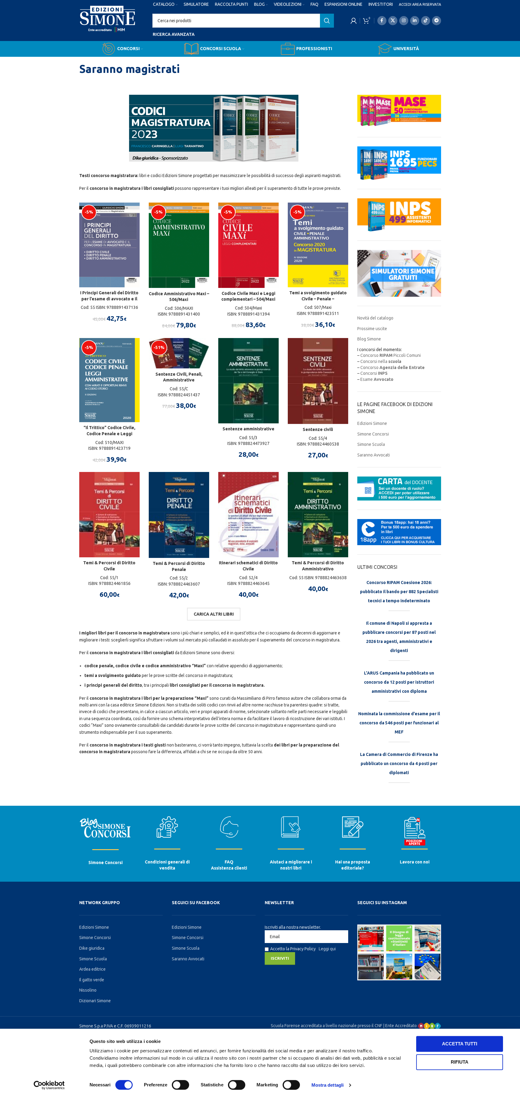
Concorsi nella (380, 361)
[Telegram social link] (436, 20)
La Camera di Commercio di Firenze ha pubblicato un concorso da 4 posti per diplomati (399, 763)
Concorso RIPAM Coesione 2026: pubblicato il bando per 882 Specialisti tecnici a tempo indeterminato (399, 591)
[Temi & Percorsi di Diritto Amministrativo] (318, 514)
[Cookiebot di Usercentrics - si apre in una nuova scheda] (49, 1085)
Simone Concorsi (373, 434)
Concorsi (374, 373)
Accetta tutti (459, 1043)
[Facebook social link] (381, 20)
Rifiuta (459, 1062)
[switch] (180, 1085)
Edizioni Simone (372, 423)
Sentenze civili (318, 429)
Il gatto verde (91, 979)
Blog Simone (369, 339)
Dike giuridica (91, 948)
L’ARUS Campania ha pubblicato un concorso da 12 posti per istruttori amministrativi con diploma (399, 682)
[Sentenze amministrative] (248, 380)
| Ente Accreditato (400, 1025)
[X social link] (392, 20)
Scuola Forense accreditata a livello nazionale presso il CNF (326, 1025)
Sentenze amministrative (248, 428)
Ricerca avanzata (174, 34)
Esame (376, 379)
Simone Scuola (371, 444)
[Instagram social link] (403, 20)
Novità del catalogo (375, 318)
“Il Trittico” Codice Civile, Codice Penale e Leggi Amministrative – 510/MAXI (109, 433)
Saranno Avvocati (373, 455)
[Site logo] (107, 24)
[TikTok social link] (425, 20)
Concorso (392, 367)
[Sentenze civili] (318, 381)
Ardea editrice (92, 969)
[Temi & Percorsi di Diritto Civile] (109, 514)
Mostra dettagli (327, 1085)
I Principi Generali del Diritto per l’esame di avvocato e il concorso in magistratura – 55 (109, 298)
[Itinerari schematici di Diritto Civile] (248, 514)
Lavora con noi (415, 861)
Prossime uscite (372, 328)
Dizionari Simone (95, 1000)
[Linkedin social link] (414, 20)
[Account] (354, 21)
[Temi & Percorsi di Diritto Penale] (179, 515)
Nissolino (88, 990)
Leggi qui (327, 948)
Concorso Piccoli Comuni (390, 355)
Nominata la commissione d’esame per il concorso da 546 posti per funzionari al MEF (399, 722)
